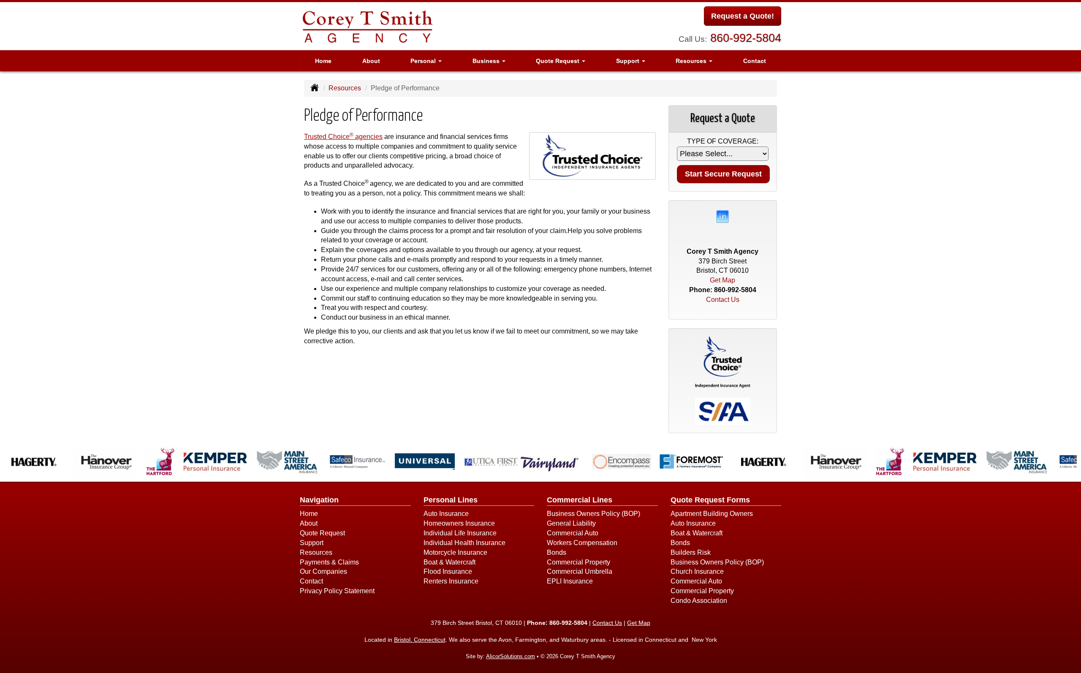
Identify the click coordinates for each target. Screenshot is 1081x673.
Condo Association (699, 600)
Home (323, 60)
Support (311, 542)
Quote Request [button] (558, 60)
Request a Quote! (742, 16)
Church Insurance (697, 571)
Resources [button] (692, 60)
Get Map (722, 280)
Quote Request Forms (710, 500)
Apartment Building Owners (712, 513)
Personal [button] (423, 60)
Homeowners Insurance (459, 523)
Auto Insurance (446, 513)
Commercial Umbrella (579, 571)
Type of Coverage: (722, 141)
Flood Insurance (448, 571)
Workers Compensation (582, 542)
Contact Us (722, 299)
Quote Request (322, 533)
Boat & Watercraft (449, 562)
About (371, 60)
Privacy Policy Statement (337, 590)
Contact (754, 60)
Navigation (319, 500)
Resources (345, 88)
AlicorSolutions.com (510, 656)
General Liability (571, 523)
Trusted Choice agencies (343, 136)
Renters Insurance (451, 581)
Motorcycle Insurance (455, 552)
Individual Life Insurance (460, 533)
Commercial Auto (572, 533)
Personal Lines (451, 500)
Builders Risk (691, 552)
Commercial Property (578, 562)
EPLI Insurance (570, 581)
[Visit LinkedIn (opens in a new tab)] (722, 216)
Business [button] (487, 60)
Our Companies (323, 571)
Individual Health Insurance (464, 542)
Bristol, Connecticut (419, 639)
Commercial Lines (579, 500)
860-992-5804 (745, 37)
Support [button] (628, 60)
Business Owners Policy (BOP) (593, 513)
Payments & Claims (329, 562)
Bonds (556, 552)
